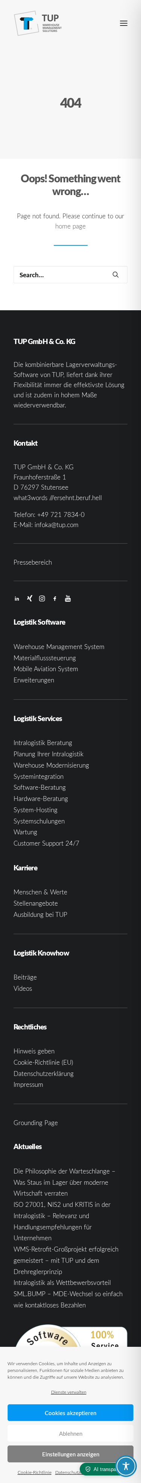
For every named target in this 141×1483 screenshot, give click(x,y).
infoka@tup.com (57, 524)
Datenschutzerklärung (77, 1472)
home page (70, 226)
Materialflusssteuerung (45, 658)
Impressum (28, 1084)
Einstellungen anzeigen (70, 1454)
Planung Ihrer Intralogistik (48, 754)
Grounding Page (36, 1122)
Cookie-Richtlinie (35, 1472)
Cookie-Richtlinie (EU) (43, 1062)
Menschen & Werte (40, 892)
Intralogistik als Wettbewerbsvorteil (62, 1282)
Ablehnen (70, 1433)
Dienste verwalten (68, 1392)
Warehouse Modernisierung (51, 765)
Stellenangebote (36, 903)
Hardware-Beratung (41, 798)
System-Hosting (36, 809)
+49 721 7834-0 (61, 514)
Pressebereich (33, 562)
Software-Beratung (40, 787)
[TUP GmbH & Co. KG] (38, 23)
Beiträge (25, 977)
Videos (23, 988)
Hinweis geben (34, 1051)
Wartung (25, 832)
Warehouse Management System (59, 646)
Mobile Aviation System (46, 668)
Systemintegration (39, 776)
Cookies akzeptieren (70, 1413)
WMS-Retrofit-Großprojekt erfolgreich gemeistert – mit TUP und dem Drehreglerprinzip (66, 1260)
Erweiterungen (34, 680)
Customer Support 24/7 (46, 843)
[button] (123, 23)
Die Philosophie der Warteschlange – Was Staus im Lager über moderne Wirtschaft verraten (64, 1182)
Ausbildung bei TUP (40, 914)
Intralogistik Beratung (43, 742)
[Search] (70, 274)
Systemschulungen (39, 821)
